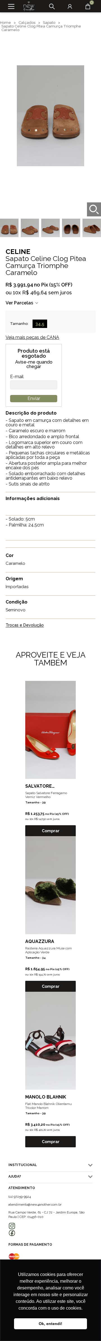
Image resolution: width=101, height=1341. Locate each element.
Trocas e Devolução (25, 625)
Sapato (49, 22)
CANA (32, 337)
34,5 (39, 324)
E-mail (17, 376)
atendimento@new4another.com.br (34, 1204)
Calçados (27, 22)
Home (5, 22)
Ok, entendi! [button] (50, 1323)
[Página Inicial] (27, 6)
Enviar (33, 398)
